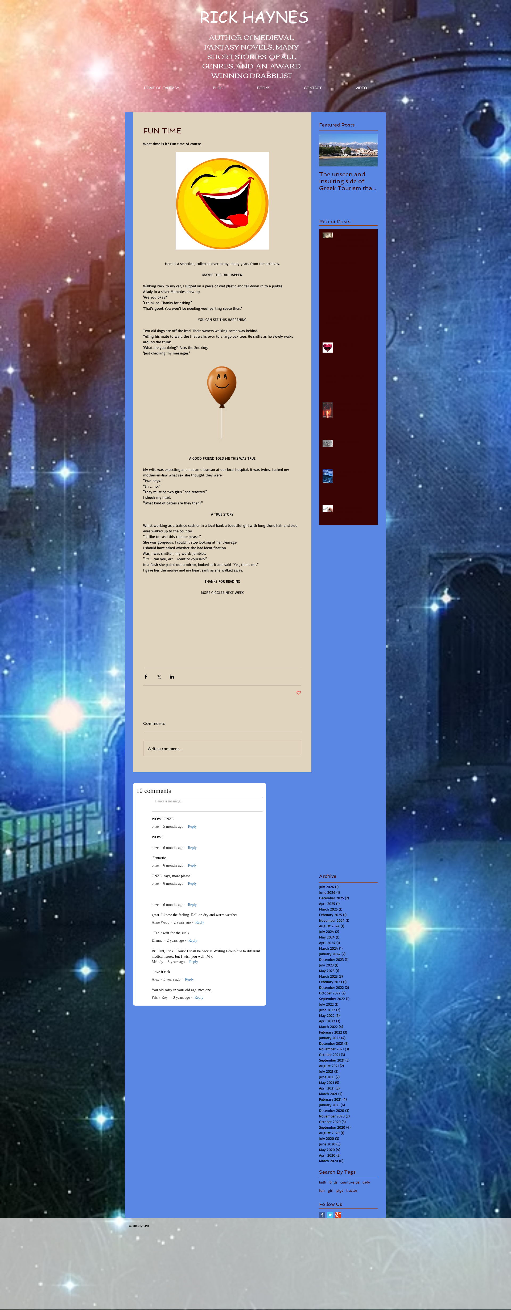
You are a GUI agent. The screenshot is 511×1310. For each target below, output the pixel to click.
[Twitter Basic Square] (330, 1215)
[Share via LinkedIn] (171, 676)
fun (322, 1190)
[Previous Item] (327, 150)
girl (330, 1190)
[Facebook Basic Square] (322, 1215)
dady (366, 1182)
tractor (351, 1190)
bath (322, 1182)
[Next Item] (369, 150)
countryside (349, 1182)
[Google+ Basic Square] (338, 1215)
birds (333, 1182)
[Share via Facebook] (145, 676)
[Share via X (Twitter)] (158, 676)
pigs (339, 1190)
